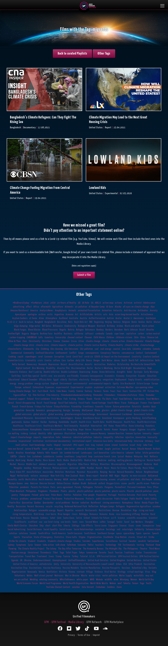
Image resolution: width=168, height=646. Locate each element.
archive (42, 314)
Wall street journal (43, 575)
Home (111, 426)
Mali (146, 456)
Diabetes (111, 364)
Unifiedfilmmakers (77, 560)
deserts (89, 364)
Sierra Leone (101, 525)
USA (125, 564)
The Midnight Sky (113, 548)
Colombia (137, 349)
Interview (138, 441)
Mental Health (153, 460)
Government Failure (143, 414)
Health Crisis (85, 422)
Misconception (118, 464)
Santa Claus (68, 518)
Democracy (32, 364)
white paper (82, 579)
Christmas (47, 341)
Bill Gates (46, 326)
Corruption (59, 356)
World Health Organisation (76, 583)
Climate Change (152, 341)
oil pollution (123, 479)
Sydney (11, 545)
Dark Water (107, 360)
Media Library (76, 622)
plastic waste (118, 491)
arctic (50, 314)
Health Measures (114, 422)
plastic (72, 491)
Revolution (126, 510)
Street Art (142, 537)
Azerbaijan (151, 318)
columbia (147, 349)
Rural (152, 514)
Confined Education (45, 353)
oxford (101, 483)
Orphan (76, 483)
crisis (40, 360)
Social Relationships (84, 529)
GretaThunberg (149, 418)
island (115, 445)
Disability (50, 368)
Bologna (80, 330)
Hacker (44, 422)
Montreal (37, 468)
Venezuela (32, 572)
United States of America (25, 564)
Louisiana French (102, 456)
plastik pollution (144, 491)
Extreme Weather (125, 387)
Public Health (136, 499)
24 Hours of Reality (66, 303)
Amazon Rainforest (19, 310)
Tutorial (84, 556)
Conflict (73, 353)
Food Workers (152, 399)
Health (74, 422)
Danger (97, 360)
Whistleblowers (67, 579)
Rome (111, 514)
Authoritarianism (97, 318)
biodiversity (70, 326)
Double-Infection (52, 372)
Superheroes (98, 541)
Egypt (56, 379)
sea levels (66, 522)
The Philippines (130, 548)
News (82, 476)
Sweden (132, 541)
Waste (84, 575)
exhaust (27, 387)
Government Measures (22, 418)
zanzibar (76, 587)
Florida (97, 399)
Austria (83, 318)
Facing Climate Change (20, 391)
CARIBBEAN (32, 337)
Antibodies (143, 310)
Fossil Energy (50, 403)
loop (90, 456)
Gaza (153, 406)
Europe (18, 387)
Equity (116, 383)
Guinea (26, 422)
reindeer (157, 506)
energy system (42, 383)
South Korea (90, 533)
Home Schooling (136, 426)
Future (108, 406)
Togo (62, 552)
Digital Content (23, 368)
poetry (15, 495)
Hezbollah (84, 426)
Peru (149, 487)
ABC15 (98, 303)
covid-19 (88, 356)
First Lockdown (42, 399)
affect (29, 307)
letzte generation (151, 453)
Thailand (150, 545)
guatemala (17, 422)
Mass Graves (49, 460)
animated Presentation (89, 310)
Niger (117, 476)
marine (11, 460)
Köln (48, 453)
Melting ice (140, 460)
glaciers (106, 410)
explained (99, 387)
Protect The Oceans (53, 499)
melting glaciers (125, 460)
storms (131, 537)
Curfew (70, 360)
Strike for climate (17, 541)
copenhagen (30, 356)
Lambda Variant (71, 453)
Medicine (102, 460)
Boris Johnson (131, 330)
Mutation (59, 472)
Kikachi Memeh (144, 449)
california (78, 333)
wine (116, 579)
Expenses (49, 387)
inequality (108, 437)
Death (124, 360)
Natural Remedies (125, 472)
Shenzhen (33, 525)
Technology (110, 545)
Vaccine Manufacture (91, 568)
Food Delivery (125, 399)
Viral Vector (110, 572)
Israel (132, 445)
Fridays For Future (43, 406)
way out (149, 575)
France (144, 403)
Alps (153, 307)
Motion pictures (60, 468)
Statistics (59, 537)
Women (133, 579)
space (119, 533)
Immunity (147, 433)
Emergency (96, 379)
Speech (155, 533)
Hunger (132, 429)
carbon (141, 333)
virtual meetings (135, 572)
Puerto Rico (14, 502)
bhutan (157, 322)
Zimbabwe (100, 587)
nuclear (73, 479)
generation (19, 410)
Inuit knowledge (37, 445)
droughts (121, 372)
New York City (57, 476)
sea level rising (51, 522)
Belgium (126, 322)
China (142, 337)
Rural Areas (16, 518)
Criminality (30, 360)
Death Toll (133, 360)
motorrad (73, 468)
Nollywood (153, 476)
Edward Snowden (29, 379)
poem (155, 491)
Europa (155, 383)
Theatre (143, 548)
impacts (37, 437)
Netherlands (23, 476)
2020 (46, 303)
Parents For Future (40, 487)
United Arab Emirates (98, 560)
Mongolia (18, 468)
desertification (76, 364)
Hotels (107, 429)
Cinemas (66, 341)
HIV (105, 426)
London (59, 456)
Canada (109, 333)
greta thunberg (133, 418)
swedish (142, 541)
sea (40, 522)
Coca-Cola (126, 349)
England (54, 383)
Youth (148, 583)
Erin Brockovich (128, 383)
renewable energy (47, 510)
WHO (92, 579)
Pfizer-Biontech (17, 491)
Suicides (87, 541)
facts (52, 391)
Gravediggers (67, 418)
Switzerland (153, 541)
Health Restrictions (146, 422)
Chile (136, 337)
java (51, 449)
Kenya (133, 449)
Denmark (43, 364)
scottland (32, 522)
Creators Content (151, 356)
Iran (87, 445)
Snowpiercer (148, 525)
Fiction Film (153, 391)
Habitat (35, 422)
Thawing (12, 548)
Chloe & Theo (14, 341)
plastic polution (102, 491)
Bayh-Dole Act (81, 322)
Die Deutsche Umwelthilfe (143, 364)
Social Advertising (16, 529)
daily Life (80, 360)
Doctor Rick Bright (123, 368)
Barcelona (62, 322)
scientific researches (137, 518)
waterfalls (139, 575)
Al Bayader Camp (97, 307)
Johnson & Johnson (85, 449)
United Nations (134, 560)
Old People (147, 479)
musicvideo (48, 472)
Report (60, 510)
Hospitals (97, 429)
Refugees (120, 506)
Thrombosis (45, 552)
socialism (99, 529)
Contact (139, 353)
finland (30, 399)
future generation (121, 406)
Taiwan (37, 545)
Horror (88, 429)
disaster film (63, 368)
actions (118, 303)
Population (101, 495)
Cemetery (49, 337)
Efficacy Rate (45, 379)
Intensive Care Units (103, 441)
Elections (73, 379)
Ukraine (28, 560)
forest (11, 403)
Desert (64, 364)
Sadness (44, 518)
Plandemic (54, 491)
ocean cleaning (100, 479)
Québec (37, 502)
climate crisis (42, 345)
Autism (110, 318)
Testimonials (129, 545)
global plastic (40, 414)
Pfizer (156, 487)
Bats (70, 322)
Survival (123, 541)
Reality (11, 506)
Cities (81, 341)
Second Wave (91, 522)
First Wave (57, 399)
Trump (59, 556)
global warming (55, 414)
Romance (94, 514)
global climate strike (144, 410)
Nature (139, 472)
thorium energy (18, 552)
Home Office (121, 426)
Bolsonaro (90, 330)
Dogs (149, 368)
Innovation (141, 437)
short (48, 525)
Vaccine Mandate (71, 568)
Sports (17, 537)
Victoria (63, 572)
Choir (24, 341)
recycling (58, 506)
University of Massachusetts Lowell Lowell (93, 564)
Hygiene (141, 429)
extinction (110, 387)
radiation (84, 502)
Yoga (142, 583)
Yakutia (127, 583)
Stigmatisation (94, 537)
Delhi (157, 360)
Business (68, 333)
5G (92, 303)
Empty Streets (135, 379)
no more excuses (138, 476)
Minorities (105, 464)
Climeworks (28, 349)
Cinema (56, 341)
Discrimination (78, 368)
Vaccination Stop (19, 568)
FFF (144, 391)
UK (21, 560)
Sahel (52, 518)
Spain (138, 533)
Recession (21, 506)
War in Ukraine (72, 575)
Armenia (70, 314)
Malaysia (138, 456)
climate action (118, 341)
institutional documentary (58, 441)
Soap (158, 525)
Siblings (76, 525)
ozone (124, 483)
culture (56, 360)
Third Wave (154, 548)
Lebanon (130, 453)
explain (88, 387)
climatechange (147, 345)
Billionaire (58, 326)
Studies (77, 541)
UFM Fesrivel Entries (128, 556)
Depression (53, 364)
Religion (33, 510)
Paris (53, 487)
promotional (36, 499)
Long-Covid (81, 456)
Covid (68, 356)
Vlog (154, 572)
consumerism (128, 353)
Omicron (34, 483)
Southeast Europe (106, 533)
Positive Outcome (126, 495)
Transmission (150, 552)
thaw (158, 545)
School (87, 518)
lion (29, 456)
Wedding (34, 579)
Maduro (129, 456)
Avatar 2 (128, 318)
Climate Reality (115, 345)
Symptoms (21, 545)
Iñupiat (57, 445)
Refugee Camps (107, 506)
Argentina (59, 314)
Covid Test (78, 356)
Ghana (97, 410)
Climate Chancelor (135, 341)
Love (114, 456)
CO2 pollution (86, 349)
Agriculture (57, 307)
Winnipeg (124, 579)
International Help (123, 441)
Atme (41, 318)
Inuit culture (22, 445)
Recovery (39, 506)
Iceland (33, 433)
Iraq (93, 445)
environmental (80, 383)
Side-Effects (87, 525)
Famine (79, 391)
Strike (151, 537)
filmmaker (98, 395)
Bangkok (39, 322)
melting (112, 460)
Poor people (89, 495)
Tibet (55, 552)
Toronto (102, 552)
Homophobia (36, 429)
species (146, 533)
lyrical (121, 456)
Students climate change (60, 541)
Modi (156, 464)
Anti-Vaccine (130, 310)
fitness (81, 399)
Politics (67, 495)
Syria (30, 545)
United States (150, 560)
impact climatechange (21, 437)
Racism (75, 502)
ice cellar (151, 429)
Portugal (112, 495)
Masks (38, 460)
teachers (99, 545)
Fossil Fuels (84, 403)
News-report (92, 476)
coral (40, 356)
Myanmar (81, 472)
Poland (35, 495)
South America (59, 533)
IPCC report (79, 445)
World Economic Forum (27, 583)
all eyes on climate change (136, 307)
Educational (14, 379)
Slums (131, 525)
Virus (147, 572)
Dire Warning (38, 368)
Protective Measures (74, 499)
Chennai (88, 337)
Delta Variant (18, 364)
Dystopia (138, 372)
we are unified (21, 579)
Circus (74, 341)
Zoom (119, 587)
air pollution (81, 307)
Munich (99, 468)
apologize (32, 314)
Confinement (62, 353)
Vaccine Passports (111, 568)
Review (116, 510)
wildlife (108, 579)
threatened (33, 552)
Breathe (150, 330)
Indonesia (67, 437)
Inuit (157, 441)
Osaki (83, 483)
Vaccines (126, 568)
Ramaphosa (127, 502)
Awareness (139, 318)
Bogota (63, 330)
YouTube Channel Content (58, 587)
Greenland (107, 418)
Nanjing (103, 472)
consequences (92, 353)
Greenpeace (118, 418)
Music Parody (134, 468)
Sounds (33, 533)
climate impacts (58, 345)
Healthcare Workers (53, 426)
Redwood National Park (76, 506)
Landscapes (86, 453)
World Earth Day (146, 579)
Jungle (108, 449)
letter (138, 453)
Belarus (117, 322)
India (58, 437)
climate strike (132, 345)
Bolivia (71, 330)
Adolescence (149, 303)
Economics (110, 376)
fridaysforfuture (62, 406)
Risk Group (39, 514)
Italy (139, 445)
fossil (39, 403)
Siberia (66, 525)
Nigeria (124, 476)
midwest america (47, 464)
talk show (60, 545)
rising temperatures (22, 514)
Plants (64, 491)
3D (79, 303)
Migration (72, 464)
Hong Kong (72, 429)
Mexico (21, 464)
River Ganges (64, 514)
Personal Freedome (136, 487)
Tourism (119, 552)
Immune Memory (98, 433)
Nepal (13, 476)
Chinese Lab (152, 337)
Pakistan (155, 483)
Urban (119, 564)
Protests (90, 499)
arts (105, 314)
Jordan (100, 449)
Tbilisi (91, 545)
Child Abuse (99, 337)
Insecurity (152, 437)
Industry (98, 437)
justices (116, 449)
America (34, 310)
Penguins (109, 487)
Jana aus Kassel (15, 449)
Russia (26, 518)
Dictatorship (123, 364)
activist (138, 303)
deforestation (147, 360)
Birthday (111, 326)
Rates (137, 502)
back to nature (26, 322)
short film (57, 525)
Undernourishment (42, 560)
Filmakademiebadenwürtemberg (76, 395)
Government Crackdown (121, 414)
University (66, 564)
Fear (119, 391)
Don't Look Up (35, 372)
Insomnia (12, 441)
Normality (12, 479)
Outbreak (92, 483)
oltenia (157, 479)
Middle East (31, 464)
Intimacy (149, 441)
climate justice (75, 345)
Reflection (93, 506)
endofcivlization (151, 379)
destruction (99, 364)
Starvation (27, 537)
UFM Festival (59, 622)
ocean (88, 479)
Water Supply (125, 575)
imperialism (48, 437)
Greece (78, 418)
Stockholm (108, 537)
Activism (128, 303)
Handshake (64, 422)
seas (81, 522)
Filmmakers (110, 395)
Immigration (83, 433)
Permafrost (120, 487)
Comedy (156, 349)
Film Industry (53, 395)
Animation (107, 310)
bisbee (120, 326)
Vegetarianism (19, 572)
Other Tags (104, 53)
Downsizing (84, 372)
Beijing (108, 322)
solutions (23, 533)
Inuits (49, 445)
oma (27, 483)
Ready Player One (150, 502)
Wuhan (113, 583)
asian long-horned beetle (127, 314)
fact (34, 391)
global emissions (23, 414)
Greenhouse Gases (92, 418)
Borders (109, 330)
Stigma (82, 537)
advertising (18, 307)
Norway (58, 479)
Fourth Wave (113, 403)
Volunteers (20, 575)
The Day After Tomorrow (69, 548)
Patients (99, 487)
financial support (17, 399)
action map (108, 303)
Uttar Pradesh (135, 564)
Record (30, 506)
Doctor (90, 368)
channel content (75, 337)
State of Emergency (43, 537)
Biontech (101, 326)
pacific (132, 483)
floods (89, 399)
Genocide (30, 410)
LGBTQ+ (13, 456)
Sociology (110, 529)
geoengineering (54, 410)
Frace (123, 403)
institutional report (82, 441)
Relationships (20, 510)
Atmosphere (51, 318)
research (79, 510)
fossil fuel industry (67, 403)
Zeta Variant (88, 587)
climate (105, 341)
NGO (111, 476)
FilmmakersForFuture (127, 395)
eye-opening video (144, 387)
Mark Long (20, 460)
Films (141, 395)
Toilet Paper (71, 552)
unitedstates (45, 564)
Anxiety (154, 310)
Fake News (62, 391)
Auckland (63, 318)
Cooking (12, 356)
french (15, 406)
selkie (103, 522)
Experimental (77, 387)
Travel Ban (30, 556)
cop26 (20, 356)
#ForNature (36, 303)
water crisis (95, 575)
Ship (42, 525)
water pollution (109, 575)
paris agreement (65, 487)
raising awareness (112, 502)
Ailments (69, 307)
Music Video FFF (17, 472)
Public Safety (150, 499)
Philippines (31, 491)
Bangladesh (50, 322)
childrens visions (124, 337)
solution (13, 533)
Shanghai (149, 522)
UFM (46, 622)
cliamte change (93, 341)
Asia (111, 314)
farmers (98, 391)
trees (51, 556)
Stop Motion (121, 537)
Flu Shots (106, 399)
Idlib (50, 433)
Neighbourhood (151, 472)
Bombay (100, 330)
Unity (56, 564)
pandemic (24, 487)
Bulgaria (35, 333)
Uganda (14, 560)
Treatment (42, 556)
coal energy (105, 349)
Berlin (149, 322)
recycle (49, 506)
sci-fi (113, 518)
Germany (76, 410)
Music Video (148, 468)
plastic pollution (85, 491)
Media (66, 460)
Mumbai (90, 468)
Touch (110, 552)
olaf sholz (135, 479)
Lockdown (37, 456)
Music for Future (119, 468)
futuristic (136, 406)
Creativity (136, 356)
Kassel (125, 449)
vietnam (81, 572)
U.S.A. (92, 556)
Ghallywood (87, 410)
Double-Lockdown (69, 372)
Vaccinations (35, 568)
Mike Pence (83, 464)
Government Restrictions (47, 418)
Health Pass (130, 422)
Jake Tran (147, 445)
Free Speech (154, 403)
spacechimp (129, 533)
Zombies (111, 587)
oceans (112, 479)
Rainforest (96, 502)
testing (140, 545)
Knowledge (30, 453)
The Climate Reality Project (31, 548)
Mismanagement (134, 464)
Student (32, 541)
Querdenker (48, 502)
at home (33, 318)
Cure (64, 360)
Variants (153, 568)
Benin (134, 322)
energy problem (25, 383)
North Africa (31, 479)
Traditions (129, 552)
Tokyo (82, 552)
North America (46, 479)
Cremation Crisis (16, 360)
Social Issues (65, 529)
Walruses (58, 575)
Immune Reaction (116, 433)
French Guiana (26, 406)
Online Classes (64, 483)
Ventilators (52, 572)
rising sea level (146, 510)
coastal (116, 349)
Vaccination (149, 564)
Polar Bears (56, 495)
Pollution (77, 495)
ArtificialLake (86, 314)
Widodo (99, 579)
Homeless (150, 426)
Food (115, 399)
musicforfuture (34, 472)
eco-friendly (73, 376)
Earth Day (16, 376)
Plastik (130, 491)
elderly (63, 379)
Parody (78, 487)
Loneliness (69, 456)
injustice (129, 437)
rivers (75, 514)
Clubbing (45, 349)
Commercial (16, 353)
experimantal (62, 387)
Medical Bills (77, 460)
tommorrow (91, 552)
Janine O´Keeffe (32, 449)
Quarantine (27, 502)
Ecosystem (131, 376)
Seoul (126, 522)
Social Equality (50, 529)
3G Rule (85, 303)
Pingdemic (43, 491)
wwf (120, 583)
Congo (81, 353)
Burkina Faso (46, 333)
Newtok (104, 476)
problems (24, 499)
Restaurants (91, 510)
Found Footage (99, 403)
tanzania (82, 545)
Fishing (72, 399)
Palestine (14, 487)
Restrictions (105, 510)
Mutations (70, 472)
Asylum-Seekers (20, 318)
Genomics (40, 410)
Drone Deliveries (107, 372)
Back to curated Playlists (72, 53)
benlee (141, 322)
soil (118, 529)
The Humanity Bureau (93, 548)
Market (30, 460)
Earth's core (46, 376)
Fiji (29, 395)
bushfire (58, 333)
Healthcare (18, 426)
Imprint (96, 635)
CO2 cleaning (57, 349)
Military (94, 464)
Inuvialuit (67, 445)
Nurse (81, 479)
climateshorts (14, 349)
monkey (27, 468)
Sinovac (123, 525)
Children (110, 337)
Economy (120, 376)
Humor (115, 429)
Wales (30, 575)
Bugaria (25, 333)
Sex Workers (137, 522)
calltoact (89, 333)
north (21, 479)
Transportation (16, 556)
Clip (37, 349)
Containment (151, 353)
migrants (61, 464)
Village (89, 572)
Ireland (99, 445)
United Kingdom (117, 560)
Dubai (129, 372)
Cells (40, 337)
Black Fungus (20, 330)
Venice (42, 572)
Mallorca (154, 456)
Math (59, 460)
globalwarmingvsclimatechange (80, 414)
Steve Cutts (71, 537)
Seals (75, 522)
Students (41, 541)
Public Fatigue (121, 499)
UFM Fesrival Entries (106, 556)
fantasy (88, 391)
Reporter (69, 510)
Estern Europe (143, 383)
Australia (73, 318)
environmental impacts (100, 383)
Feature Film (135, 391)
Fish (66, 399)
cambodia (99, 333)
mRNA (82, 468)
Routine (145, 514)
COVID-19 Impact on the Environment (112, 356)
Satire (79, 518)
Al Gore (109, 307)
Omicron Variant (47, 483)
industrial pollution (82, 437)
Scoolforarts (20, 522)
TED (119, 545)
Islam (107, 445)
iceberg (24, 433)
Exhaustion (38, 387)
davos (117, 360)
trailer (139, 552)
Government (102, 414)
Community (29, 353)
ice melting (13, 433)
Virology (122, 572)
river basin (51, 514)
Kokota (40, 453)
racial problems (62, 502)
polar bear (45, 495)
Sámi (59, 518)
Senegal (111, 522)
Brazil (142, 330)
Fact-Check (43, 391)
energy (13, 383)
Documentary (139, 368)
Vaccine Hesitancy (52, 568)
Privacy (14, 499)
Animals (72, 310)
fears (125, 391)
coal (97, 349)
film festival (39, 395)
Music (106, 468)
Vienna (72, 572)
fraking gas (133, 403)
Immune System (133, 433)
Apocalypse (20, 314)
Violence (99, 572)
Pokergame (25, 495)
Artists (98, 314)
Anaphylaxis (61, 310)
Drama (95, 372)
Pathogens (88, 487)
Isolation (123, 445)
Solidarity (139, 529)
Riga (135, 510)
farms (106, 391)
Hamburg (53, 422)
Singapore (113, 525)
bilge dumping (21, 326)
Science (121, 518)
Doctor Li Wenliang (104, 368)
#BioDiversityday (21, 303)
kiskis (11, 453)
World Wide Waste (99, 583)
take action (48, 545)
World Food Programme (50, 583)
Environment (66, 383)
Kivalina (20, 453)
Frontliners (88, 406)
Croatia (48, 360)
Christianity (34, 341)
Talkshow (71, 545)
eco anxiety (59, 376)
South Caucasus (75, 533)
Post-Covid (142, 495)
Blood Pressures (50, 330)
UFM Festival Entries (149, 556)
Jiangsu (58, 449)
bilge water (34, 326)
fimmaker (150, 395)
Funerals (99, 406)
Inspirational (25, 441)
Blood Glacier (34, 330)
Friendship (76, 406)
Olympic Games (16, 483)
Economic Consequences (91, 376)
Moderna (148, 464)
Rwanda (35, 518)
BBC (91, 322)
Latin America (117, 453)
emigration (108, 379)
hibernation (96, 426)
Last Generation (101, 453)
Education (152, 376)
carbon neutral (153, 333)
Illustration (70, 433)
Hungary (124, 429)
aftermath (46, 307)
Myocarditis (92, 472)
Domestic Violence (18, 372)
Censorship (60, 337)
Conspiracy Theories (110, 353)
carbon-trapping (17, 337)
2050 (53, 303)
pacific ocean (143, 483)
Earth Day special (30, 376)
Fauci (112, 391)
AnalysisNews (46, 310)
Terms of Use (84, 635)
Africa (36, 307)
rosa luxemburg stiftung (128, 514)
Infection (119, 437)
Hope (81, 429)
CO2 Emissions (71, 349)
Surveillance (112, 541)
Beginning (99, 322)
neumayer (44, 476)
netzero (34, 476)
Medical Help (90, 460)
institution (38, 441)
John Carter (69, 449)
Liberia (22, 456)
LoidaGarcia (48, 456)
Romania (104, 514)
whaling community (48, 579)
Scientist (153, 518)
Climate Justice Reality (95, 345)
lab (61, 453)
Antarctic (117, 310)
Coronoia (48, 356)
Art (76, 314)
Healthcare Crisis (33, 426)
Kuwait (54, 453)
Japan (44, 449)
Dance (89, 360)
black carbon (148, 326)
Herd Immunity (71, 426)
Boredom (119, 330)
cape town (119, 333)
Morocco (47, 468)
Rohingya (83, 514)
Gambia (146, 406)
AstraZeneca (147, 314)
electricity (84, 379)
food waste (139, 399)
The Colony (51, 548)
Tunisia (66, 556)
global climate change (121, 410)
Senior (119, 522)
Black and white (132, 326)
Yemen (135, 583)
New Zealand (72, 476)
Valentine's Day (139, 568)
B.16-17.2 (12, 322)
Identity (42, 433)
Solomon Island (153, 529)
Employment (121, 379)
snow (138, 525)
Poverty (152, 495)
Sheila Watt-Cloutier (17, 525)
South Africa (44, 533)
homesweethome (20, 429)
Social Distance (34, 529)
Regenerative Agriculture (139, 506)
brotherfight (14, 333)
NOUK (65, 479)
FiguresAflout (20, 395)
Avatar (119, 318)
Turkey (75, 556)
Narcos (112, 472)
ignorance (58, 433)
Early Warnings (151, 372)
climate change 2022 (24, 345)
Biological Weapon (86, 326)
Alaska (118, 307)
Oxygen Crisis (113, 483)
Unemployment (59, 560)
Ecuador (142, 376)
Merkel (13, 464)
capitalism (131, 333)
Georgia (66, 410)
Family (72, 391)
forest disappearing (25, 403)
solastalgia (127, 529)
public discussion (104, 499)
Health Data (99, 422)
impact (156, 433)
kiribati (156, 449)
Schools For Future (100, 518)
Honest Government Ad (54, 429)
